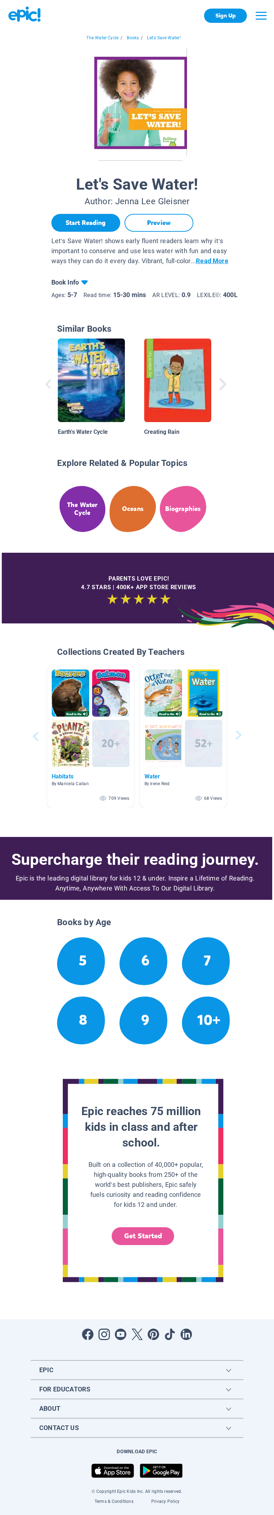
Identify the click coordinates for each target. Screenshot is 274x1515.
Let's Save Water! (164, 37)
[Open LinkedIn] (186, 1334)
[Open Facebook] (87, 1334)
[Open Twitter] (137, 1334)
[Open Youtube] (120, 1334)
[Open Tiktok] (170, 1334)
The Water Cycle (102, 37)
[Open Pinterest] (153, 1334)
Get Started (143, 1236)
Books (133, 37)
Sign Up (225, 15)
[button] (90, 736)
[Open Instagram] (104, 1334)
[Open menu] (261, 15)
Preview (159, 223)
